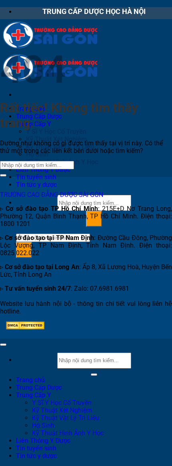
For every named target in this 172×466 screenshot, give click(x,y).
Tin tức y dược (36, 184)
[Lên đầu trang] (3, 344)
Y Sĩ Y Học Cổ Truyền (56, 131)
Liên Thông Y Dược (43, 169)
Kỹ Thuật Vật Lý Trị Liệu (65, 418)
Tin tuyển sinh (36, 177)
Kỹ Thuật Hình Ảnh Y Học (68, 433)
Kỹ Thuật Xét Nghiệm (62, 410)
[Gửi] (3, 175)
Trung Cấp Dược (39, 116)
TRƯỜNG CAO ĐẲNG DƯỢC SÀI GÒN (51, 194)
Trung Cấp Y (33, 124)
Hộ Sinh (43, 425)
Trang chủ (30, 380)
